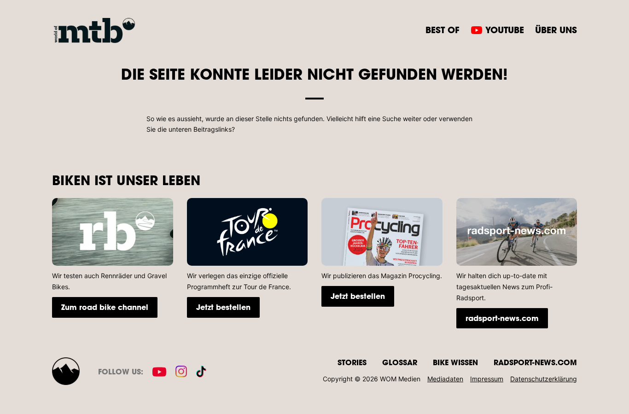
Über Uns (556, 29)
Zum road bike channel (104, 307)
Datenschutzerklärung (543, 379)
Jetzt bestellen (223, 307)
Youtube (504, 29)
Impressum (486, 379)
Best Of (442, 29)
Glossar (399, 362)
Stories (352, 362)
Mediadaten (445, 379)
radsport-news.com (502, 318)
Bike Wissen (455, 362)
